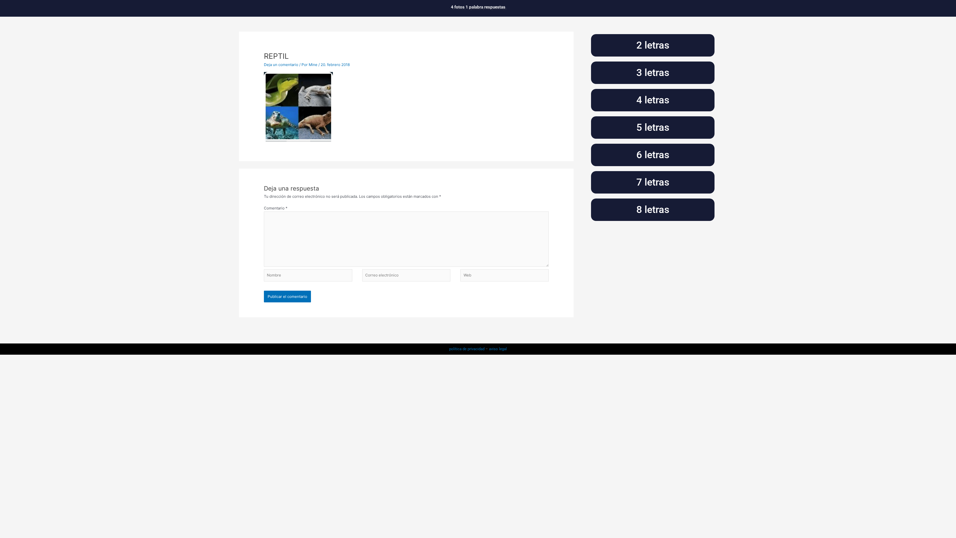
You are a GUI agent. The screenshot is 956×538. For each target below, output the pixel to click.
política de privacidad (467, 349)
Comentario (276, 208)
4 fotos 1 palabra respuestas (478, 6)
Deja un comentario (281, 64)
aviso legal (498, 349)
